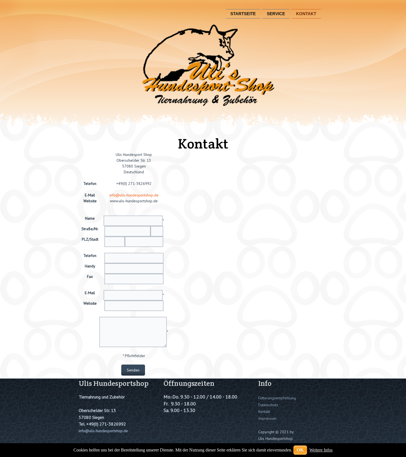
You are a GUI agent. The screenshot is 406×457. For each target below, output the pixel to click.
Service (276, 13)
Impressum (267, 418)
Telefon (89, 255)
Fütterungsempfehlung (277, 397)
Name (90, 218)
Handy (90, 266)
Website (90, 303)
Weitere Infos (321, 450)
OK (300, 450)
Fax (90, 276)
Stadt (94, 239)
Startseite (243, 13)
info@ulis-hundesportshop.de (134, 195)
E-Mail (90, 292)
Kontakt (306, 13)
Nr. (96, 228)
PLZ (85, 239)
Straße (87, 228)
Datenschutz (268, 404)
